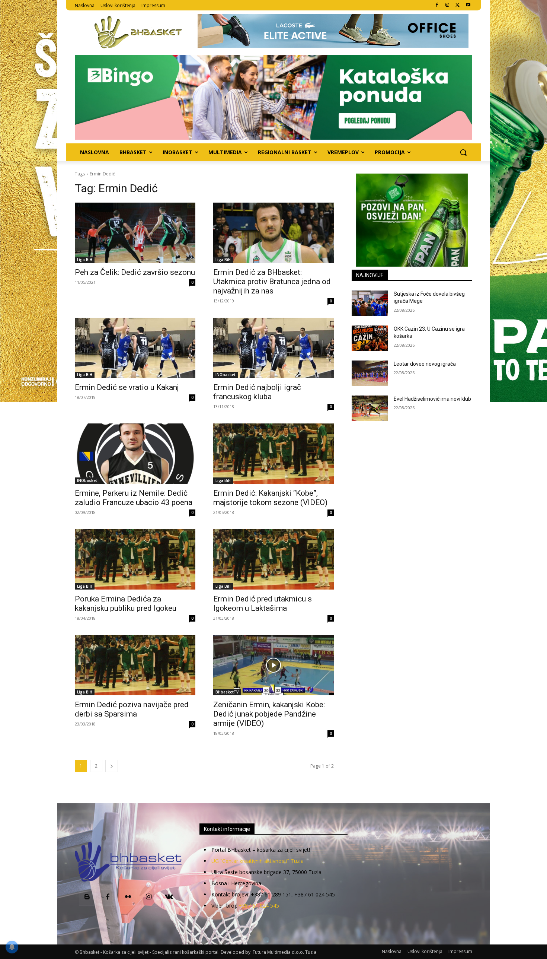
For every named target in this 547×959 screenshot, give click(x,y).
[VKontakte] (169, 897)
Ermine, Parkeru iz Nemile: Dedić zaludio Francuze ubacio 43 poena (133, 498)
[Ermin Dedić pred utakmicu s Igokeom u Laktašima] (273, 559)
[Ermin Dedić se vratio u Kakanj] (135, 348)
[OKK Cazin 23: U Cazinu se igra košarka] (370, 338)
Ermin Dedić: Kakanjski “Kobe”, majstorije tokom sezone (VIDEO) (270, 498)
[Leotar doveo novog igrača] (370, 373)
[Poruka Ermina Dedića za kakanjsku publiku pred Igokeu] (135, 559)
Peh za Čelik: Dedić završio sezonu (135, 272)
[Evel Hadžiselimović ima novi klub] (370, 408)
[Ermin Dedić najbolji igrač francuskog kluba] (273, 348)
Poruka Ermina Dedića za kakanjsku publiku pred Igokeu (125, 603)
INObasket (225, 374)
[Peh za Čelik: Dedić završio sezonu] (135, 233)
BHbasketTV (227, 692)
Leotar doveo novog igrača (425, 364)
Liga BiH (84, 259)
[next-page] (111, 766)
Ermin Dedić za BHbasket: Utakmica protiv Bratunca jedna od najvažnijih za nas (272, 281)
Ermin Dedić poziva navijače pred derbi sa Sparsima (132, 709)
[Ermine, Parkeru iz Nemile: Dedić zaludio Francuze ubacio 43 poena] (135, 453)
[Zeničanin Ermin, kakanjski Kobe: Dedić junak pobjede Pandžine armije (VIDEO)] (273, 665)
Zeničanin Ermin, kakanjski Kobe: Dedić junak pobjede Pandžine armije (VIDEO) (269, 714)
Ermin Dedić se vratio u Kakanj (127, 387)
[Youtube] (468, 5)
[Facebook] (437, 5)
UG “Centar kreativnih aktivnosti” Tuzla (257, 860)
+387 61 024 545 (259, 905)
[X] (457, 5)
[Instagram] (447, 5)
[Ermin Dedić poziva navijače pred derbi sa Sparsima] (135, 665)
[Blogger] (87, 897)
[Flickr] (128, 897)
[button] (463, 152)
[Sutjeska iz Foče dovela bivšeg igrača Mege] (370, 303)
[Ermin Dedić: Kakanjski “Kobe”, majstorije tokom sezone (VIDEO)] (273, 453)
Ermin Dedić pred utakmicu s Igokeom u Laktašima (262, 603)
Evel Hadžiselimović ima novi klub (432, 399)
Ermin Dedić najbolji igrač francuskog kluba (257, 392)
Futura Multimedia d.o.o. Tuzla (284, 952)
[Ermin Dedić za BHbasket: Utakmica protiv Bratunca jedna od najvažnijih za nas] (273, 233)
